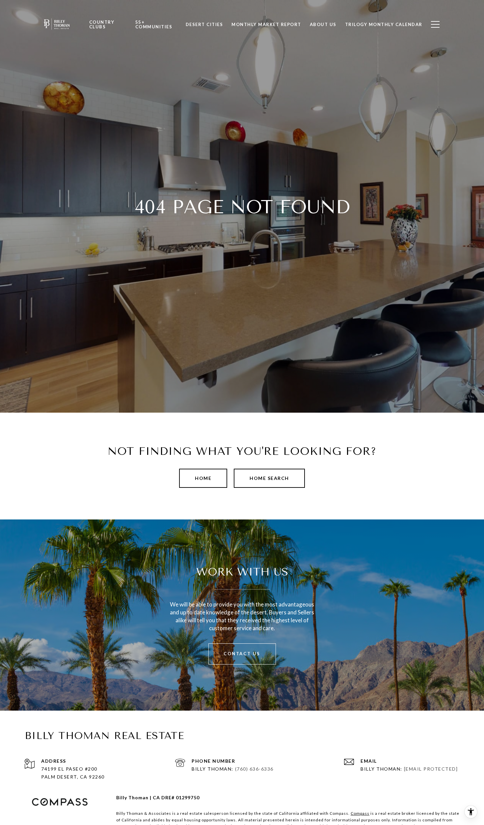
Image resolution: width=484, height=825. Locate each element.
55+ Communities (154, 24)
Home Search (269, 478)
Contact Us (242, 653)
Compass (360, 813)
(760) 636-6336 (254, 769)
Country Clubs (102, 24)
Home (203, 478)
